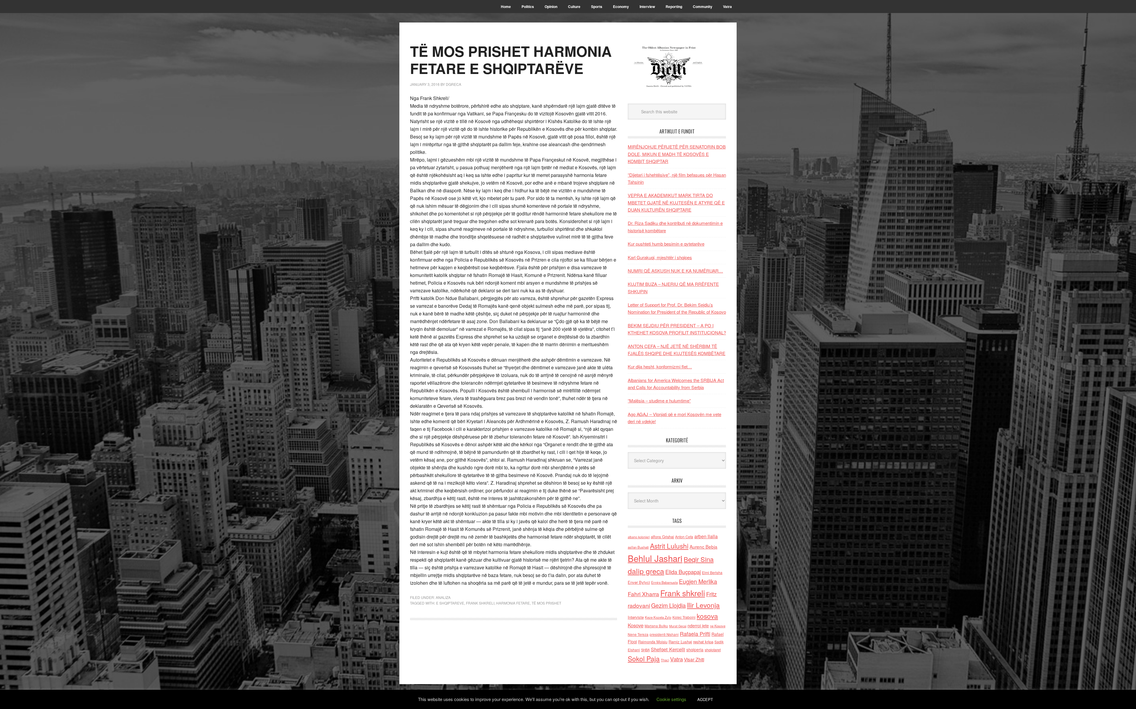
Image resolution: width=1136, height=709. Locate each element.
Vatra (676, 659)
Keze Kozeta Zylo (658, 617)
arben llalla (706, 536)
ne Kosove (717, 625)
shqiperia (694, 649)
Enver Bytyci (639, 582)
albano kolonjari (639, 537)
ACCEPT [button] (705, 699)
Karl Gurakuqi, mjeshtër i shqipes (660, 257)
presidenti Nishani (664, 634)
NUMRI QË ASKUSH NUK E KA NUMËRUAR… (675, 271)
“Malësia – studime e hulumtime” (659, 400)
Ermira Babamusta (664, 582)
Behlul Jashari (655, 558)
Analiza (443, 597)
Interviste (636, 617)
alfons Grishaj (662, 536)
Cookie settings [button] (671, 699)
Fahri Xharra (643, 594)
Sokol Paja (644, 658)
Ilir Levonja (703, 605)
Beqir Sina (699, 559)
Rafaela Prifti (695, 633)
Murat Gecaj (677, 626)
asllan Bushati (638, 547)
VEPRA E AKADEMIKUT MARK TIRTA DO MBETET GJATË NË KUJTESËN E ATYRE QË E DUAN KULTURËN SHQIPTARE (676, 202)
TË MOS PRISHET (546, 602)
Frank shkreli (480, 602)
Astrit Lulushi (669, 545)
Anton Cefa (684, 536)
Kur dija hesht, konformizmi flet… (660, 366)
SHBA (645, 649)
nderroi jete (698, 626)
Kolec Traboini (684, 617)
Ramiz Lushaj (680, 641)
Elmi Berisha (712, 572)
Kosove (635, 625)
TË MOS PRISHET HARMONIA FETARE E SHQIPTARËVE (511, 59)
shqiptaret (713, 649)
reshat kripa (703, 641)
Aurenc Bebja (703, 546)
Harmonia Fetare (513, 602)
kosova (707, 616)
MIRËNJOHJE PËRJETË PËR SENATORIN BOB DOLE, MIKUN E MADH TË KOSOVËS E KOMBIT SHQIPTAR (677, 154)
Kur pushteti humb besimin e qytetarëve (666, 244)
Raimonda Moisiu (652, 641)
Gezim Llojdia (668, 605)
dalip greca (646, 571)
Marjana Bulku (656, 625)
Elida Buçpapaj (683, 572)
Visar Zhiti (694, 659)
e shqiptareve (450, 602)
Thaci (665, 660)
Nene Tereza (638, 634)
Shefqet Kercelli (668, 649)
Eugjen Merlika (698, 581)
